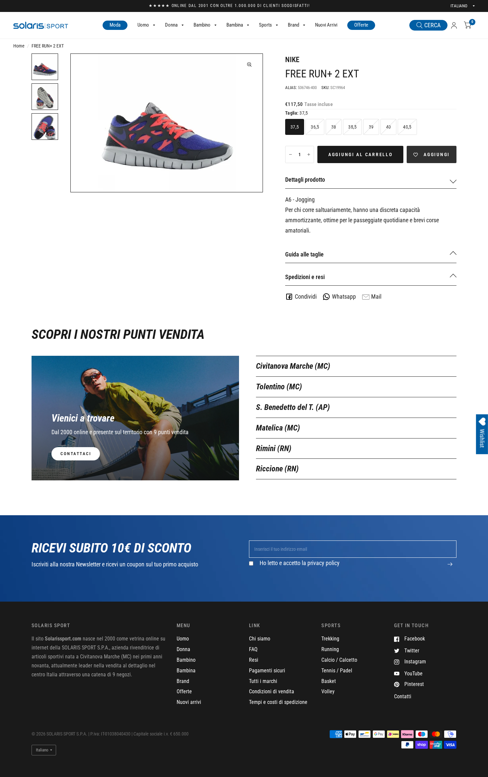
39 (371, 127)
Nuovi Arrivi (326, 25)
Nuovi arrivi (189, 702)
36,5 (315, 127)
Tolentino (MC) (279, 386)
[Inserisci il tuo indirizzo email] (449, 567)
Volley (328, 691)
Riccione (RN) (277, 468)
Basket (328, 681)
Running (330, 649)
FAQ (253, 649)
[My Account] (453, 25)
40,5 (407, 127)
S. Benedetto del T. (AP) (293, 407)
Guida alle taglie (304, 254)
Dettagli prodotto (305, 179)
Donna (171, 25)
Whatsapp (344, 296)
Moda (115, 25)
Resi (253, 660)
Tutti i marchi (263, 681)
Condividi (306, 296)
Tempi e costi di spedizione (278, 702)
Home (19, 46)
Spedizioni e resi (305, 276)
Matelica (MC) (278, 428)
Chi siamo (259, 638)
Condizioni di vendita (271, 691)
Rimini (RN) (273, 448)
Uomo (143, 25)
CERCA (432, 25)
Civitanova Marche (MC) (293, 366)
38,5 (352, 127)
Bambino (202, 25)
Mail (376, 296)
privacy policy (323, 562)
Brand (293, 25)
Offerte (361, 25)
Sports (265, 25)
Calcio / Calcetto (339, 660)
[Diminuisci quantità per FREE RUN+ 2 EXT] (290, 154)
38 (333, 127)
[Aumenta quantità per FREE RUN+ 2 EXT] (309, 154)
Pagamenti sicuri (267, 670)
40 (388, 127)
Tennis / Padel (336, 670)
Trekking (330, 638)
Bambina (234, 25)
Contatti (402, 696)
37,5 (294, 127)
